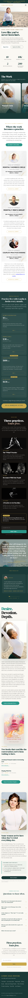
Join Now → (4, 111)
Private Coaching (5, 986)
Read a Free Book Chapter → (11, 782)
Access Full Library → (14, 188)
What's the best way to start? (8, 930)
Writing (22, 981)
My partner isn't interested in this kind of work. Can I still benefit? (11, 901)
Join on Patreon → (17, 2)
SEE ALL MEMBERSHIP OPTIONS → (14, 406)
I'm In (14, 964)
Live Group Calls (10, 981)
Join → (14, 330)
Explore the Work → (17, 47)
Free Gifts (12, 986)
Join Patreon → (18, 986)
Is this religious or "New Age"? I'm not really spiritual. (12, 913)
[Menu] (25, 5)
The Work (3, 981)
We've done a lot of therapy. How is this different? (11, 907)
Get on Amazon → (5, 765)
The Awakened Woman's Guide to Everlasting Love (17, 561)
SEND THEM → (14, 531)
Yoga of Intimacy (9, 995)
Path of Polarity (20, 983)
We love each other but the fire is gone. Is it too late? (12, 925)
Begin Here (5, 47)
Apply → (26, 111)
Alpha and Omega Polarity (10, 983)
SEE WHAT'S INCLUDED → (14, 144)
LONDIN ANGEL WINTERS (7, 5)
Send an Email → (14, 877)
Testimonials (17, 981)
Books (2, 983)
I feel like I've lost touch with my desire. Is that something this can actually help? (11, 919)
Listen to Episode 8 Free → (10, 703)
